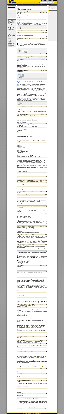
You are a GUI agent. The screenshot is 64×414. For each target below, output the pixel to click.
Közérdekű (9, 37)
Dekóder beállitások (22, 5)
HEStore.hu (48, 0)
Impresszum (33, 413)
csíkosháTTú (20, 123)
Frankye (20, 56)
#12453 (28, 114)
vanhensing (20, 380)
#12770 (33, 234)
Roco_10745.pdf (20, 28)
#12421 (28, 70)
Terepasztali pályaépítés (11, 27)
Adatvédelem (29, 413)
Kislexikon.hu (51, 0)
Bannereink (36, 413)
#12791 (33, 244)
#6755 (32, 56)
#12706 (32, 180)
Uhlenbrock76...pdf (20, 104)
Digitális (25, 9)
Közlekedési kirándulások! (11, 41)
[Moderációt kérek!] (46, 12)
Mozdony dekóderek (29, 9)
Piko (19, 32)
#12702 (32, 176)
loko (19, 251)
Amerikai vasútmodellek (11, 34)
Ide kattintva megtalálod (20, 379)
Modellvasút (19, 9)
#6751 (28, 38)
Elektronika (22, 9)
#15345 (33, 304)
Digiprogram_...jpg (21, 77)
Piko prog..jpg (25, 52)
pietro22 (20, 176)
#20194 (33, 393)
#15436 (31, 343)
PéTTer (20, 343)
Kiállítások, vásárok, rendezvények (10, 40)
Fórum (18, 5)
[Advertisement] (52, 26)
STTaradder (25, 206)
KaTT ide (18, 282)
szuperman (21, 7)
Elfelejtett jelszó (9, 16)
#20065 (33, 380)
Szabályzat (39, 413)
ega (19, 59)
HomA (19, 38)
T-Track (9, 42)
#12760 (33, 226)
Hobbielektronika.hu (44, 0)
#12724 (33, 206)
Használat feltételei (25, 413)
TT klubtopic (9, 28)
